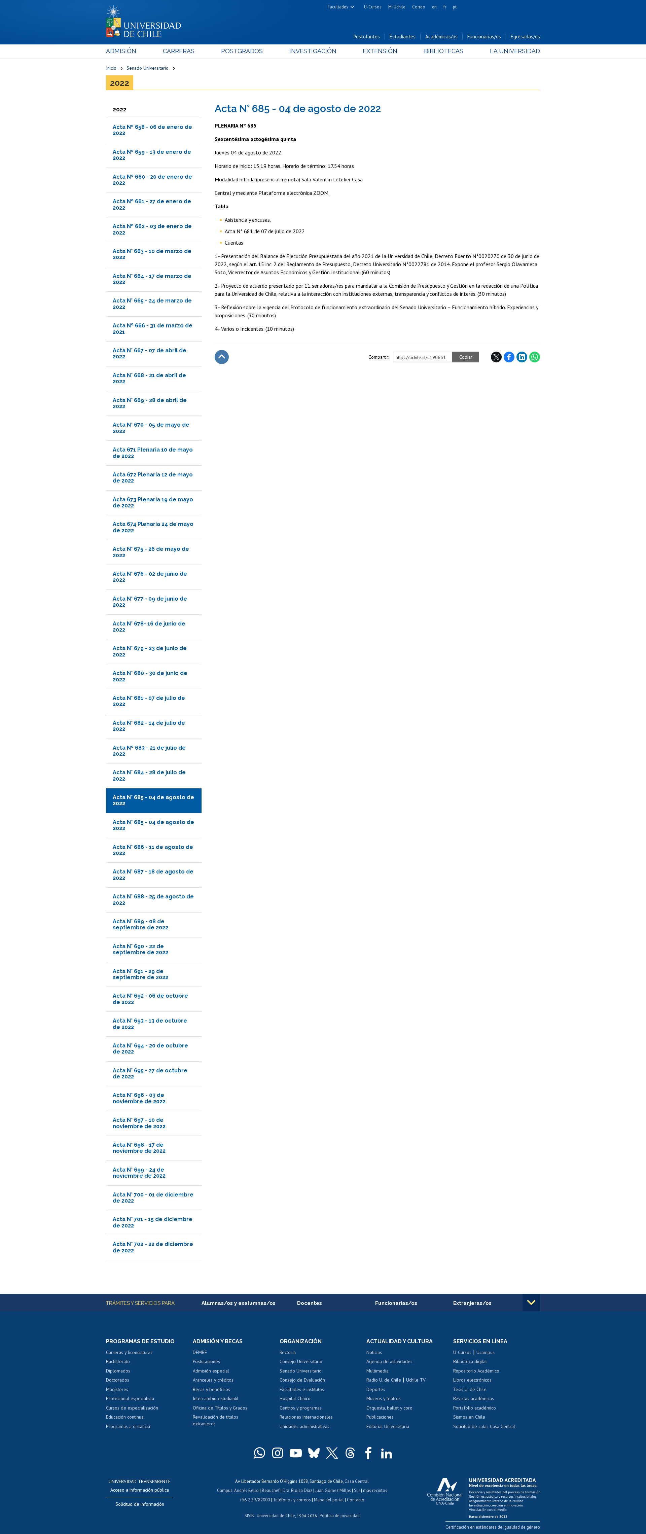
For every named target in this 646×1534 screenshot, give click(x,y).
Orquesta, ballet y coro (389, 1408)
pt (455, 7)
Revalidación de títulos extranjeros (215, 1420)
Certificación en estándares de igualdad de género (492, 1527)
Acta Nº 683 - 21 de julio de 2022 (149, 751)
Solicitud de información (139, 1504)
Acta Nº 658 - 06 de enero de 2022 (152, 130)
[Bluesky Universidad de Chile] (314, 1452)
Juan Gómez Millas (333, 1490)
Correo (418, 7)
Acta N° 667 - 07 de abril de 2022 (149, 353)
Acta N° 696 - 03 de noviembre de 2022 (139, 1098)
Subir (222, 357)
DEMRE (200, 1352)
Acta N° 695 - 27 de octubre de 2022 (150, 1073)
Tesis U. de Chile (470, 1389)
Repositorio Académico (476, 1371)
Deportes (375, 1389)
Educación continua (125, 1417)
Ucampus (485, 1352)
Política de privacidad (340, 1516)
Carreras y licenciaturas (129, 1352)
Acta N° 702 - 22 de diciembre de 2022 (153, 1247)
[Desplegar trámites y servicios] (531, 1302)
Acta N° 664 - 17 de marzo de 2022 (152, 279)
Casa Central (357, 1481)
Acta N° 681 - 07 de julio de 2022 (149, 701)
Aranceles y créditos (213, 1380)
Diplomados (118, 1371)
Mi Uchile (396, 7)
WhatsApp (534, 357)
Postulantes (367, 36)
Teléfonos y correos (292, 1500)
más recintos (375, 1490)
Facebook (509, 357)
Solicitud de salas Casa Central (484, 1426)
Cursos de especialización (132, 1408)
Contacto (355, 1500)
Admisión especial (211, 1371)
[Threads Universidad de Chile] (350, 1452)
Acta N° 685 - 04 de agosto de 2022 (153, 825)
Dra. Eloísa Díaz (297, 1490)
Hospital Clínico (295, 1398)
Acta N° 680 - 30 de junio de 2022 (150, 676)
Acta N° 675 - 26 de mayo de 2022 (151, 552)
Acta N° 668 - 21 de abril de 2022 (149, 378)
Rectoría (288, 1352)
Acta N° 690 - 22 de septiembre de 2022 (140, 949)
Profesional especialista (130, 1398)
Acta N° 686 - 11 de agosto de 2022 (153, 850)
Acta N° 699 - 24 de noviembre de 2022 (139, 1173)
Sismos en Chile (469, 1417)
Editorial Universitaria (387, 1426)
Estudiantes (403, 36)
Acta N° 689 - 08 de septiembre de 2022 (140, 924)
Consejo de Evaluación (302, 1380)
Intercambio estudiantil (216, 1398)
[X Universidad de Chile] (332, 1452)
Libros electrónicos (472, 1380)
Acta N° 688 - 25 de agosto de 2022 (153, 899)
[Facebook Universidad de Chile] (368, 1452)
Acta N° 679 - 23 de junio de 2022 (150, 651)
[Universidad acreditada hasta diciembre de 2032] (483, 1496)
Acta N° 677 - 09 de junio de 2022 (150, 602)
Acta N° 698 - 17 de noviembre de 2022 (139, 1148)
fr (444, 7)
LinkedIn (521, 357)
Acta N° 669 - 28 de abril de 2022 (150, 403)
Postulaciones (206, 1361)
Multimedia (377, 1371)
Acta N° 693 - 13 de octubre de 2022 (150, 1024)
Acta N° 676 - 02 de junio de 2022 (150, 577)
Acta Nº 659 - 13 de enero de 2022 (152, 155)
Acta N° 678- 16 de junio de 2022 (149, 626)
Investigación (312, 51)
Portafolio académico (474, 1408)
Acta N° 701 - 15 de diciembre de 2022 (152, 1222)
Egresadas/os (525, 36)
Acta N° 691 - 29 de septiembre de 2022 (140, 974)
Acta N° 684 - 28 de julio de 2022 (149, 775)
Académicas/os (441, 36)
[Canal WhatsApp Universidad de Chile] (259, 1452)
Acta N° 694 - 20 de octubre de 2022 (150, 1048)
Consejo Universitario (301, 1361)
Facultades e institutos (302, 1389)
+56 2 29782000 (255, 1500)
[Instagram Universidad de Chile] (277, 1452)
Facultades (338, 7)
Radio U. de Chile (383, 1380)
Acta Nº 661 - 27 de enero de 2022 (152, 204)
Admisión (121, 51)
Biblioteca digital (470, 1361)
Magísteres (117, 1389)
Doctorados (117, 1380)
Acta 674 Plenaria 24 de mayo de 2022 (153, 527)
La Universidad (515, 51)
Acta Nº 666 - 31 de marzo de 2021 (152, 328)
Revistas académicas (473, 1398)
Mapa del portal (329, 1500)
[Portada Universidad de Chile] (146, 20)
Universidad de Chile (276, 1516)
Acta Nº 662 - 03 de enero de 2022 (152, 229)
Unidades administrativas (304, 1426)
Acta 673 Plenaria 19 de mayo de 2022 (153, 502)
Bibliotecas (443, 51)
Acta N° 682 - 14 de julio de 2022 (149, 726)
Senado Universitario (148, 68)
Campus (224, 1490)
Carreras (178, 51)
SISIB (249, 1516)
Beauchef (271, 1490)
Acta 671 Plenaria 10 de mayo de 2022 (153, 453)
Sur (357, 1490)
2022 (119, 83)
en (434, 7)
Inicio (111, 68)
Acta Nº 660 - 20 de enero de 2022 (152, 180)
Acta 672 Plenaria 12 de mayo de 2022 (153, 477)
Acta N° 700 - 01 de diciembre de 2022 (153, 1197)
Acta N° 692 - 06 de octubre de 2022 (150, 999)
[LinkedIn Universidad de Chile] (386, 1452)
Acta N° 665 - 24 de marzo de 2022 (152, 303)
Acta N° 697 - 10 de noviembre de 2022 (139, 1123)
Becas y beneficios (211, 1389)
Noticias (374, 1352)
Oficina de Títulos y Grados (220, 1408)
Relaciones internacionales (306, 1417)
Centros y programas (301, 1408)
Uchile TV (416, 1380)
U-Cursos (373, 7)
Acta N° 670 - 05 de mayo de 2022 (151, 428)
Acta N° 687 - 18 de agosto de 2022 (153, 874)
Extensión (380, 51)
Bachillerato (118, 1361)
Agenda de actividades (389, 1361)
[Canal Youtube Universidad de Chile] (295, 1452)
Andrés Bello (246, 1490)
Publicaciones (380, 1417)
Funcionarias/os (484, 36)
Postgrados (242, 51)
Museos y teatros (383, 1398)
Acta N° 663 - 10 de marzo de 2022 (152, 254)
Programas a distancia (128, 1426)
